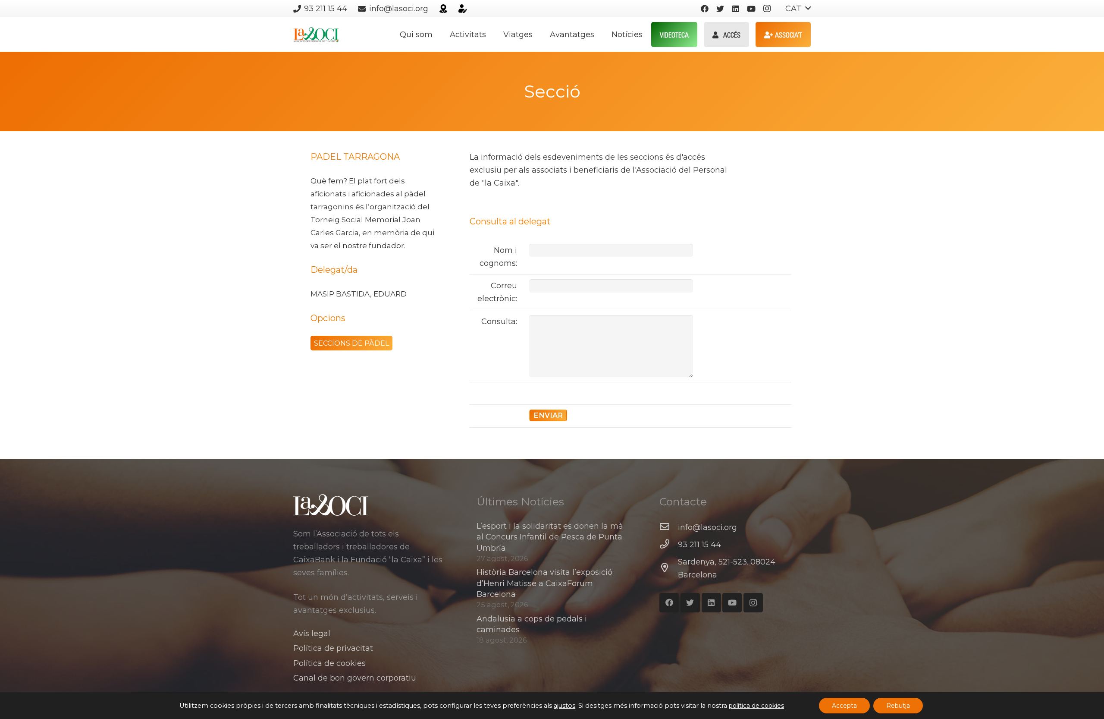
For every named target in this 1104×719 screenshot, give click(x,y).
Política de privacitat (333, 648)
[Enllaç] (443, 8)
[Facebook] (704, 8)
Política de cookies (329, 663)
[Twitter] (720, 8)
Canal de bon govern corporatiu (354, 678)
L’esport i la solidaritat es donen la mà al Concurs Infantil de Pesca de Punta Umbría (550, 536)
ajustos (564, 706)
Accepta (844, 706)
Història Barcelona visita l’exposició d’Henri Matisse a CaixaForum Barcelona (544, 583)
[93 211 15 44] (668, 544)
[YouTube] (751, 8)
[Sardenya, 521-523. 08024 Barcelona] (668, 568)
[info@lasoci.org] (668, 527)
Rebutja (898, 706)
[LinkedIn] (735, 8)
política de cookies (756, 706)
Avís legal (311, 633)
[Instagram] (767, 8)
